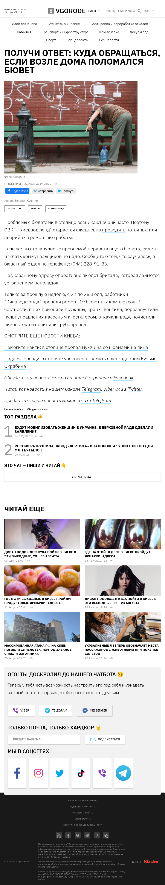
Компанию (127, 10)
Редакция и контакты (82, 806)
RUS (147, 10)
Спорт (51, 40)
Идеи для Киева (24, 24)
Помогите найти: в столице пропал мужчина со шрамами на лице (76, 347)
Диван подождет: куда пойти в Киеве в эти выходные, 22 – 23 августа (120, 601)
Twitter (135, 389)
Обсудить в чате (37, 409)
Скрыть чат (82, 477)
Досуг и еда (139, 32)
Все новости (109, 40)
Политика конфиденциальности (82, 824)
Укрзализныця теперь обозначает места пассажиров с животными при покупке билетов (122, 649)
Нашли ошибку (13, 409)
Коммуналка (109, 32)
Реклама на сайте (82, 812)
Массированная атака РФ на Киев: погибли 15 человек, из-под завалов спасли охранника (38, 649)
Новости (10, 9)
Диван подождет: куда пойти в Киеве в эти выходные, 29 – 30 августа (40, 554)
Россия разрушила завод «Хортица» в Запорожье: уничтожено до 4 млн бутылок (84, 448)
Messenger (98, 710)
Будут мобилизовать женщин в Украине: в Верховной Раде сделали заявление (84, 429)
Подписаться (109, 739)
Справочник (13, 12)
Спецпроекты (77, 40)
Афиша (22, 9)
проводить (113, 229)
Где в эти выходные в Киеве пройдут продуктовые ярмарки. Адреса (38, 601)
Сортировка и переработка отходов (119, 24)
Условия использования (81, 800)
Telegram (91, 389)
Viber (108, 389)
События (24, 32)
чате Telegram (96, 400)
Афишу (110, 10)
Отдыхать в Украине (64, 24)
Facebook (123, 377)
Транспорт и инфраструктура (65, 32)
